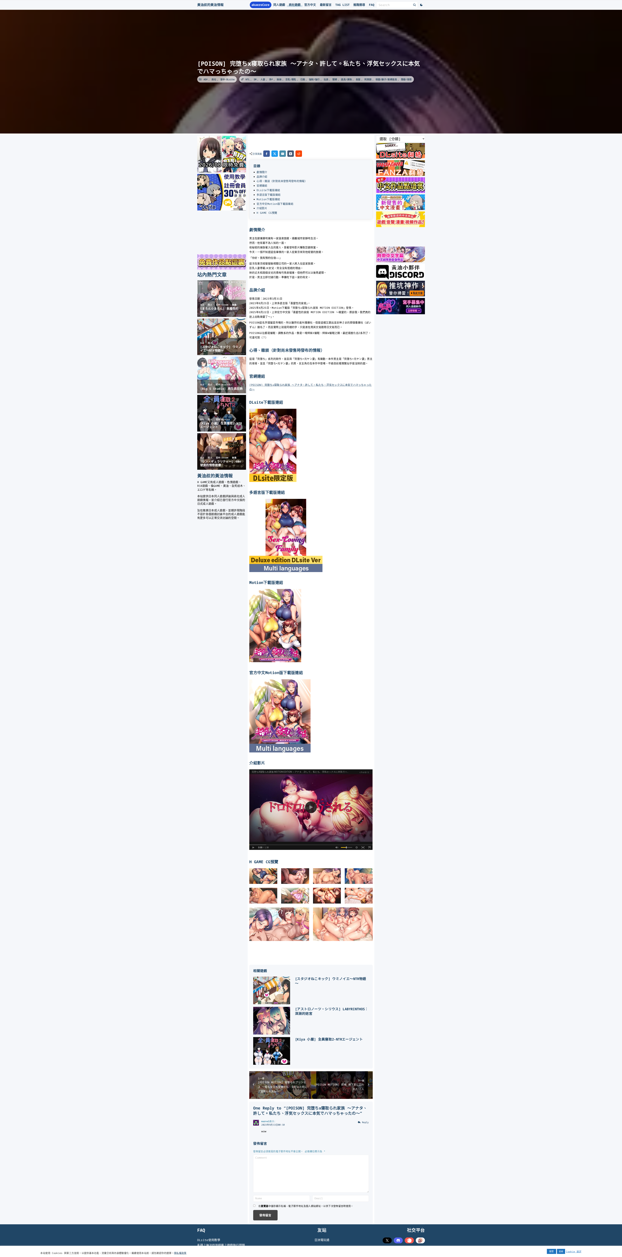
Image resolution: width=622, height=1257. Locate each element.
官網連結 (262, 185)
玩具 (326, 79)
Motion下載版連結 (268, 199)
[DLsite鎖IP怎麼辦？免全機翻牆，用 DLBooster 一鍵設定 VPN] (400, 157)
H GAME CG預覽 (267, 213)
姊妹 (279, 79)
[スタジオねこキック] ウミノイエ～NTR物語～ (330, 981)
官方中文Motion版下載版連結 (275, 204)
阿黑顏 (367, 79)
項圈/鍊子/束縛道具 (386, 79)
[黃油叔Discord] (400, 278)
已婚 (302, 79)
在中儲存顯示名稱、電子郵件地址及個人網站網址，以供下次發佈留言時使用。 (305, 1206)
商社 (214, 79)
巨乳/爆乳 (291, 79)
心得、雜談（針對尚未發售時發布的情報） (282, 181)
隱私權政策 (180, 1253)
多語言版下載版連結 (269, 194)
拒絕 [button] (561, 1251)
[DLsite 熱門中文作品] (400, 226)
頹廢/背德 (406, 79)
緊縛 (334, 79)
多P (271, 79)
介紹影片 (262, 208)
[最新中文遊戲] (400, 192)
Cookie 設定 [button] (574, 1251)
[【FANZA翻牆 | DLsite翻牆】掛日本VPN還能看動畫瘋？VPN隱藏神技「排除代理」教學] (400, 175)
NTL (248, 79)
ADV (206, 79)
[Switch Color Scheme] (421, 4)
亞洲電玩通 (321, 1240)
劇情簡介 (262, 172)
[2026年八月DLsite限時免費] (221, 171)
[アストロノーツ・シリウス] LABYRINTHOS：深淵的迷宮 (331, 1011)
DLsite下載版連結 (268, 190)
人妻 (263, 79)
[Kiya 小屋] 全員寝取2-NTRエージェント (329, 1039)
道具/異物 (346, 79)
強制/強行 (314, 79)
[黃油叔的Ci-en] (400, 295)
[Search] (414, 5)
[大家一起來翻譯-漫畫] (400, 209)
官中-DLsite (227, 79)
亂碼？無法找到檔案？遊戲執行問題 (221, 1245)
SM (255, 79)
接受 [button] (551, 1251)
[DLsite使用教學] (221, 209)
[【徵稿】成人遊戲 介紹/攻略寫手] (400, 313)
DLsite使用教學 (208, 1240)
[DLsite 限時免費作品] (221, 269)
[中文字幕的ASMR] (400, 261)
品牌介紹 (262, 176)
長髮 (358, 79)
